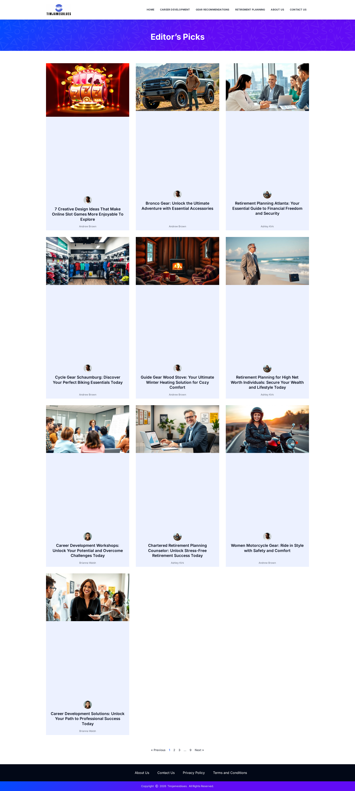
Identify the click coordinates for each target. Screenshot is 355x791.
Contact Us (298, 9)
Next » (199, 750)
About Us (277, 9)
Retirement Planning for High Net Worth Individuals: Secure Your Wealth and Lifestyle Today (267, 382)
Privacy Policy (194, 773)
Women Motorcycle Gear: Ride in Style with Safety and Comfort (267, 548)
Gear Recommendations (212, 9)
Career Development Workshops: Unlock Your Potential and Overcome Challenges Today (88, 550)
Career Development (175, 9)
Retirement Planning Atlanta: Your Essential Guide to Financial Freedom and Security (267, 208)
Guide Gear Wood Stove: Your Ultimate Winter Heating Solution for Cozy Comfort (177, 382)
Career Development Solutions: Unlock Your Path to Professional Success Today (87, 718)
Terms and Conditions (230, 773)
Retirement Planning (250, 9)
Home (150, 9)
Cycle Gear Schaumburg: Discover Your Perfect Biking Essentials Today (88, 380)
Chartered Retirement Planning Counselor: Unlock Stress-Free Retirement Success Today (177, 550)
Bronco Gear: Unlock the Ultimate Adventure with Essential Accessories (177, 206)
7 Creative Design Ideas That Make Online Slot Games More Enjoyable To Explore (87, 214)
